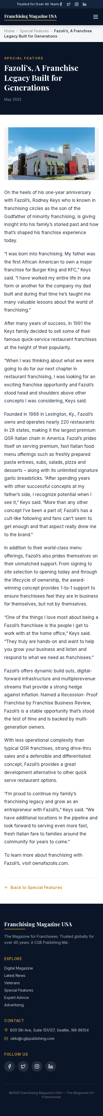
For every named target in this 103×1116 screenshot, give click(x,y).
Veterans (12, 983)
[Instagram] (76, 4)
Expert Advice (16, 997)
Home (9, 31)
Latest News (14, 975)
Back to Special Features (36, 887)
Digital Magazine (18, 968)
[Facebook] (61, 4)
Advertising (14, 1005)
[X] (69, 4)
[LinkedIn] (84, 4)
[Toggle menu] (95, 17)
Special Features (34, 31)
